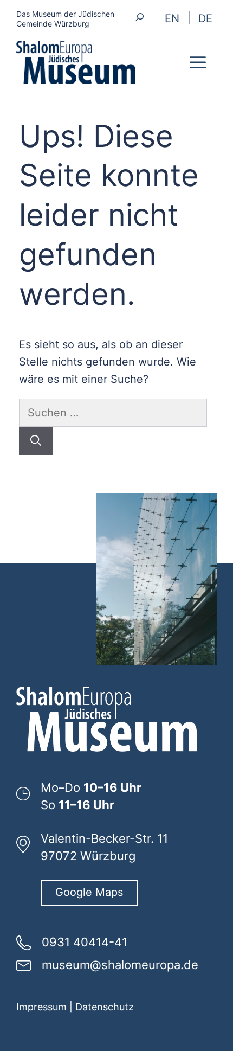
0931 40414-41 (84, 942)
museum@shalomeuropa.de (120, 965)
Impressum (41, 1006)
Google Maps (89, 892)
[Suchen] (36, 441)
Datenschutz (104, 1006)
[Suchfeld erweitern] (140, 16)
